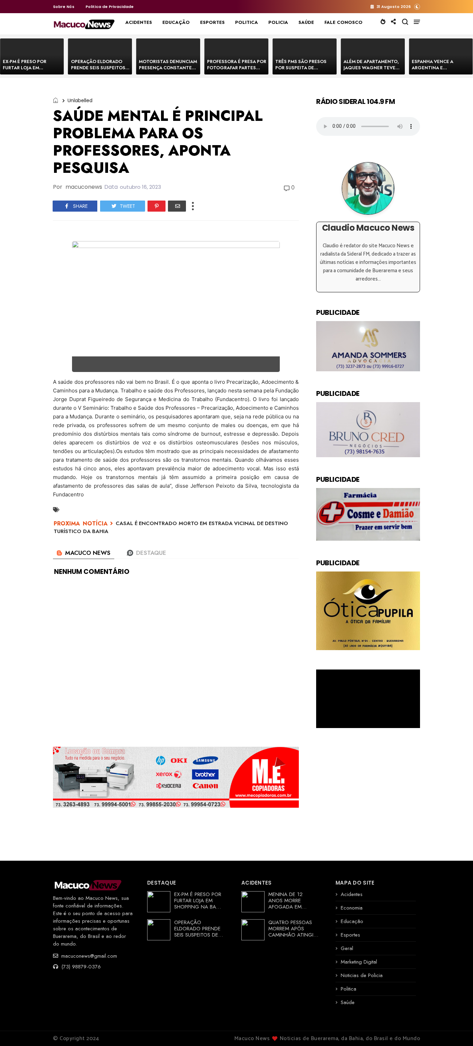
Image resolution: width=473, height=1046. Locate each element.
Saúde (348, 1002)
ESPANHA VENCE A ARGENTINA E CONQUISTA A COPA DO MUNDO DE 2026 (438, 70)
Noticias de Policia (362, 975)
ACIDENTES (138, 22)
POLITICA (246, 22)
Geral (347, 948)
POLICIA (278, 22)
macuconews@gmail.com (88, 956)
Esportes (350, 935)
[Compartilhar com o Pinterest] (157, 206)
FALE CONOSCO (343, 22)
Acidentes (352, 894)
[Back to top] (456, 1029)
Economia (352, 908)
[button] (417, 6)
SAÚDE (306, 22)
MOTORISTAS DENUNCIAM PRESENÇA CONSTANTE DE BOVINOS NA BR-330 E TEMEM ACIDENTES (168, 70)
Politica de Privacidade (110, 6)
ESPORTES (212, 22)
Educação (352, 921)
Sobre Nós (63, 6)
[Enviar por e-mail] (177, 206)
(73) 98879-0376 (80, 966)
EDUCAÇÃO (176, 22)
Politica (348, 989)
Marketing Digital (359, 962)
